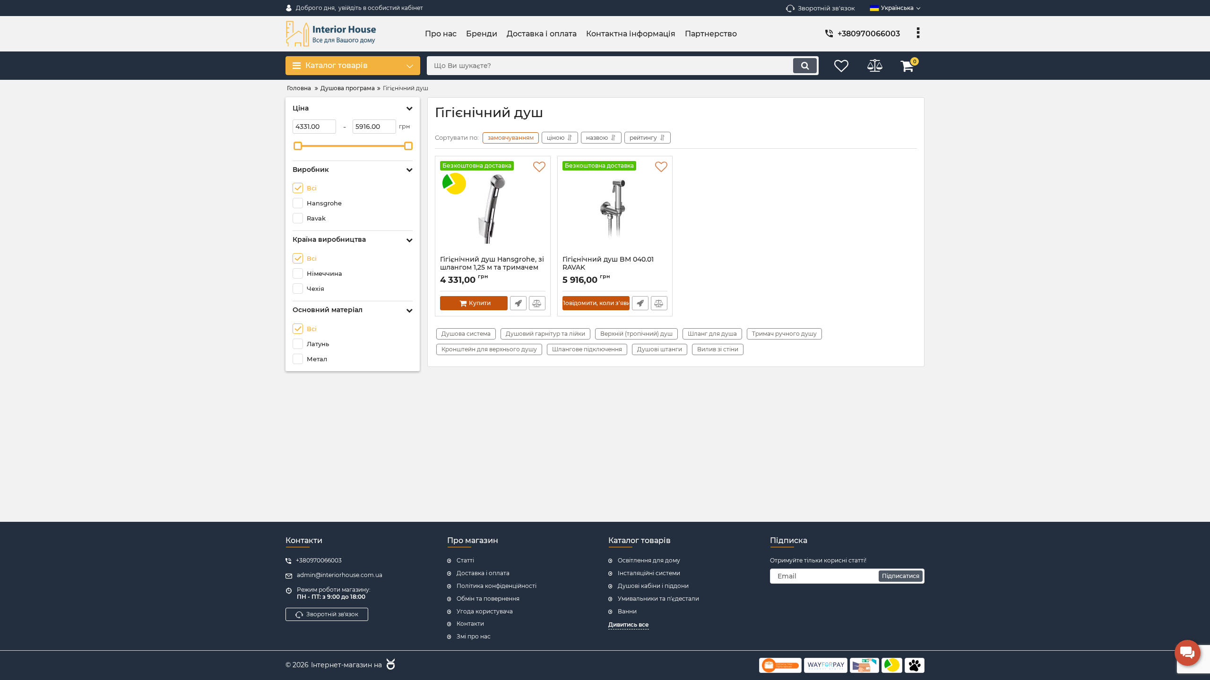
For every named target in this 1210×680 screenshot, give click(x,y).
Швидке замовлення (518, 303)
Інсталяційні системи (649, 573)
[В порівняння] (537, 303)
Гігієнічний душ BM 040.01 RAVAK (608, 267)
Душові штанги (659, 349)
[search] (805, 65)
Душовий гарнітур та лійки (545, 333)
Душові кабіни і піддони (653, 585)
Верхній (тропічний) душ (636, 333)
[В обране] (539, 167)
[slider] (298, 146)
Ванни (627, 611)
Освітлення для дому (649, 560)
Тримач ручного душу (784, 333)
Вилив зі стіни (717, 349)
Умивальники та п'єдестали (658, 598)
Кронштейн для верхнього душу (489, 349)
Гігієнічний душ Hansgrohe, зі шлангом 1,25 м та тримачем (492, 267)
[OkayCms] (389, 665)
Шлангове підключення (587, 349)
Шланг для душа (712, 333)
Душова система (466, 333)
